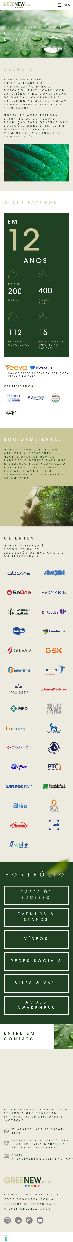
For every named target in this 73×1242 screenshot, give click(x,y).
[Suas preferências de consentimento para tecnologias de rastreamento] (6, 1239)
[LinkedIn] (18, 1220)
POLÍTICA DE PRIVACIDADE (30, 1204)
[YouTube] (40, 1220)
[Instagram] (29, 1220)
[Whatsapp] (7, 1220)
